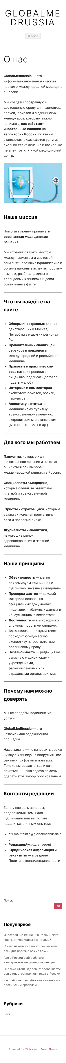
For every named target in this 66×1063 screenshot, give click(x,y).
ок (58, 905)
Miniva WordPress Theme (41, 1049)
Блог (7, 1014)
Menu (34, 35)
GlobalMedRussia (33, 18)
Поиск (8, 900)
